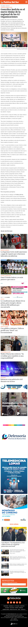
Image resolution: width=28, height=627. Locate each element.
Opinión (16, 607)
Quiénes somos (6, 609)
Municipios (6, 606)
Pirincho (21, 607)
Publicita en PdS (13, 609)
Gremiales (11, 606)
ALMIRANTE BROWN (7, 48)
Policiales (12, 607)
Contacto (23, 609)
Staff (19, 609)
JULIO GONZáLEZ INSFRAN (15, 48)
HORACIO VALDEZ (24, 49)
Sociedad (7, 607)
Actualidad (17, 606)
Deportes (22, 606)
